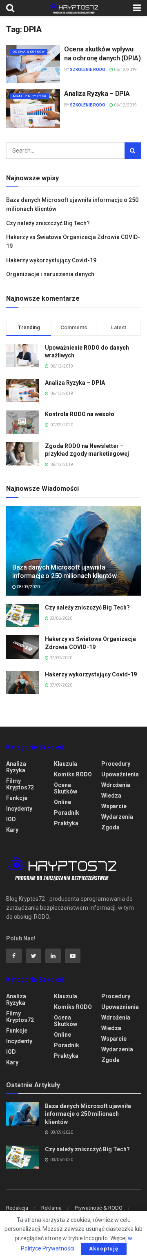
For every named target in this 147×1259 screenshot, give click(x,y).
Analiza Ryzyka (30, 96)
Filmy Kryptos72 (20, 784)
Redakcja (17, 1208)
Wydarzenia (117, 816)
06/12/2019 (125, 69)
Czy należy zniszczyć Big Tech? (48, 223)
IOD (11, 819)
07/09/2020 (60, 658)
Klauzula (65, 763)
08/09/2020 (28, 587)
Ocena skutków (29, 51)
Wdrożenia (115, 785)
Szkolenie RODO (87, 69)
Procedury (115, 763)
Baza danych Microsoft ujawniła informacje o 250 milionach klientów (64, 571)
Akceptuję (103, 1249)
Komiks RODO (73, 774)
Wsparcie (114, 806)
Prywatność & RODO (98, 1208)
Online (62, 802)
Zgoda (110, 827)
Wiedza (111, 795)
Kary (12, 830)
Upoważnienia (120, 774)
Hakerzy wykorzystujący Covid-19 (51, 260)
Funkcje (16, 798)
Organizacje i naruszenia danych (50, 274)
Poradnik (66, 812)
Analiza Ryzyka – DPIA (96, 94)
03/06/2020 (60, 618)
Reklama (51, 1208)
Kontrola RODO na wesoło (79, 414)
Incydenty (19, 808)
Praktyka (66, 823)
